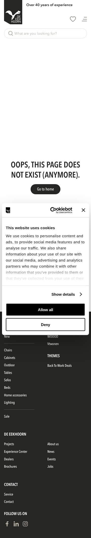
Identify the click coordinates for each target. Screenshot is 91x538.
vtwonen (53, 344)
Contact (9, 502)
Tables (8, 373)
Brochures (10, 466)
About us (53, 444)
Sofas (7, 380)
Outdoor (9, 365)
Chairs (8, 350)
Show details (63, 294)
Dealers (9, 459)
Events (52, 459)
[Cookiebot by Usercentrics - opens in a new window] (53, 210)
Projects (9, 444)
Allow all (45, 310)
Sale (6, 416)
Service (8, 494)
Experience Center (15, 451)
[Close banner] (83, 210)
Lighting (9, 402)
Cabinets (9, 358)
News (51, 451)
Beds (7, 387)
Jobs (51, 466)
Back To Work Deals (60, 365)
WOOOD (53, 336)
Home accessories (15, 395)
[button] (45, 33)
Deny (45, 324)
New (7, 336)
